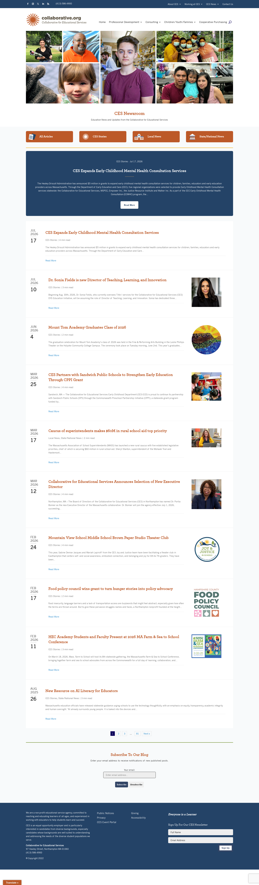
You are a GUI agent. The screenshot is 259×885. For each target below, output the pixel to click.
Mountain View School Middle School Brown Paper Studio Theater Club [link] (108, 538)
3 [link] (124, 733)
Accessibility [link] (138, 818)
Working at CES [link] (192, 4)
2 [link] (118, 733)
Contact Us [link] (227, 4)
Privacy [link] (101, 818)
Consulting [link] (152, 22)
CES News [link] (211, 4)
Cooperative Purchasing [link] (213, 22)
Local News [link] (54, 438)
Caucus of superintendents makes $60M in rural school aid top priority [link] (107, 431)
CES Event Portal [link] (106, 822)
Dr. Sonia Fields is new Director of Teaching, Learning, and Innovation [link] (107, 280)
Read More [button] (129, 205)
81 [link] (137, 733)
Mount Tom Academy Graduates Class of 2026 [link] (87, 327)
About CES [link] (173, 4)
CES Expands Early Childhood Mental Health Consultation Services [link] (129, 171)
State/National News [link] (71, 438)
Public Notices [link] (105, 813)
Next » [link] (147, 733)
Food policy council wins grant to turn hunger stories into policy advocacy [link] (110, 589)
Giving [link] (134, 813)
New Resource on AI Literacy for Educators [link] (81, 691)
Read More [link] (50, 260)
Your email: (129, 769)
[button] (28, 4)
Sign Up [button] (226, 848)
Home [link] (102, 22)
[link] (56, 26)
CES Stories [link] (122, 161)
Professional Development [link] (124, 22)
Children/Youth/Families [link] (178, 22)
